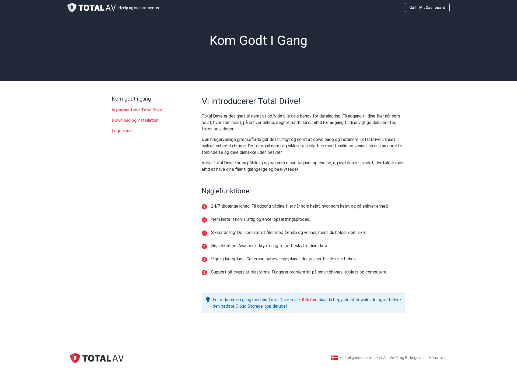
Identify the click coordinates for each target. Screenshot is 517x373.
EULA (381, 358)
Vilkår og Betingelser (407, 358)
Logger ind (122, 130)
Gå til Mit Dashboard (427, 7)
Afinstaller (438, 358)
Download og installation (135, 120)
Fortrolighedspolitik (356, 358)
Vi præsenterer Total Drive (137, 109)
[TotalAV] (97, 357)
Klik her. (310, 299)
